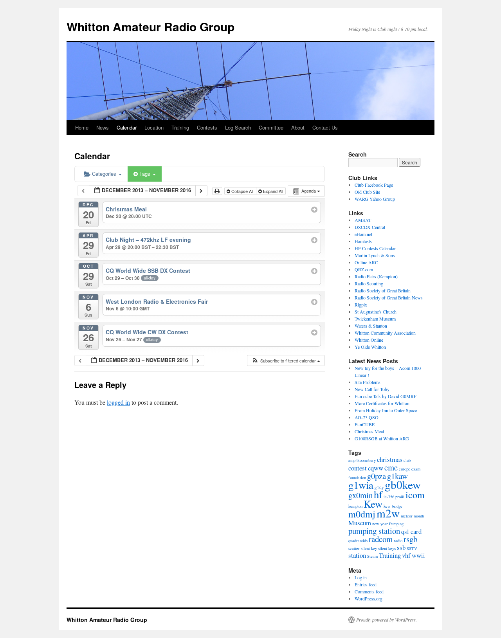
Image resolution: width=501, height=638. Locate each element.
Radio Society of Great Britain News (389, 297)
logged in (118, 402)
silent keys (387, 548)
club (407, 460)
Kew (373, 504)
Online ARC (366, 262)
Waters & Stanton (371, 326)
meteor (407, 516)
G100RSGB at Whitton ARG (382, 438)
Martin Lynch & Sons (375, 255)
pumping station (374, 530)
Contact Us (325, 127)
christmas (389, 459)
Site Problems (367, 382)
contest (357, 467)
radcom (381, 538)
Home (81, 127)
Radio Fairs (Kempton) (376, 276)
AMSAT (363, 220)
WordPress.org (368, 598)
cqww (375, 467)
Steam (372, 556)
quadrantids (358, 540)
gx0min (360, 495)
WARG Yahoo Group (375, 199)
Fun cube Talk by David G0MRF (385, 396)
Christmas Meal (369, 431)
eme (391, 467)
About (298, 127)
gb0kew (403, 484)
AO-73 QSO (366, 417)
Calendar (127, 127)
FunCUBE (365, 424)
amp (351, 460)
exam (415, 469)
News (102, 127)
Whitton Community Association (385, 333)
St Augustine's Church (375, 311)
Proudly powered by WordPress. (386, 619)
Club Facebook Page (374, 185)
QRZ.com (364, 269)
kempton (355, 506)
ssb (401, 547)
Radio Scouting (369, 283)
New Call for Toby (372, 389)
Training (180, 127)
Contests (207, 127)
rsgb (410, 538)
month (419, 516)
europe (404, 469)
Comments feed (369, 591)
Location (154, 127)
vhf (406, 555)
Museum (359, 522)
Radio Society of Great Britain (383, 290)
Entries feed (366, 584)
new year (380, 523)
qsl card (411, 531)
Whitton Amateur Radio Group (150, 26)
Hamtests (363, 241)
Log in (361, 577)
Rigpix (361, 304)
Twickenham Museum (375, 318)
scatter (354, 548)
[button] (285, 360)
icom (415, 494)
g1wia (360, 485)
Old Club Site (367, 192)
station (357, 555)
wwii (418, 555)
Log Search (238, 127)
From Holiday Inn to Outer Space (386, 410)
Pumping (396, 523)
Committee (271, 127)
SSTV (412, 548)
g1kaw (397, 475)
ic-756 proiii (394, 496)
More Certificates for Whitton (382, 403)
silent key (369, 548)
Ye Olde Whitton (370, 347)
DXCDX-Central (370, 227)
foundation (357, 477)
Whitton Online (369, 340)
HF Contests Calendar (375, 248)
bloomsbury (366, 460)
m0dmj (361, 513)
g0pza (376, 475)
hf (378, 494)
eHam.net (363, 234)
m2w (388, 513)
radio (398, 540)
